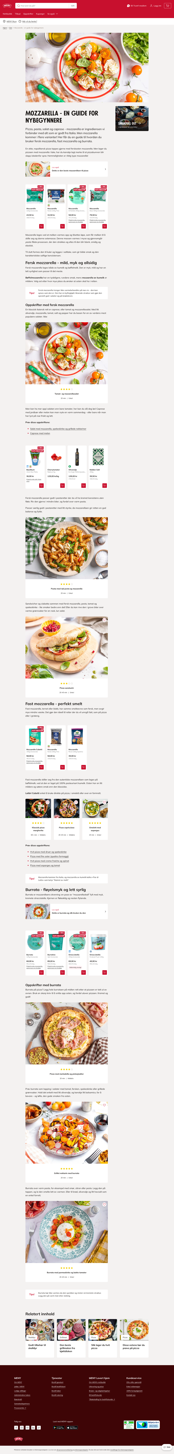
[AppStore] (72, 1428)
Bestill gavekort (57, 1382)
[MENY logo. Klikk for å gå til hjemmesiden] (7, 6)
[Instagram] (22, 1428)
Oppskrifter (28, 14)
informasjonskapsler (81, 1450)
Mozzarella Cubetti (34, 749)
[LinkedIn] (33, 1428)
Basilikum (30, 470)
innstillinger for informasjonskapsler (122, 1450)
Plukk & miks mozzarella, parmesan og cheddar (77, 221)
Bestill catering (57, 1395)
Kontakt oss (130, 1395)
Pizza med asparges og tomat (45, 865)
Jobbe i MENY (19, 1386)
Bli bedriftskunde (95, 1395)
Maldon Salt (95, 470)
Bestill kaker (56, 1391)
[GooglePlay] (59, 1428)
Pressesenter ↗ (20, 1408)
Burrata (29, 955)
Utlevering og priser (96, 1386)
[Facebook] (16, 1428)
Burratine (51, 955)
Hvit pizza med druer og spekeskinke (48, 851)
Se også (51, 14)
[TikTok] (39, 1428)
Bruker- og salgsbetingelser (99, 1391)
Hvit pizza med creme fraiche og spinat (49, 861)
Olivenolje (73, 470)
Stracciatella (74, 955)
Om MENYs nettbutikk (97, 1382)
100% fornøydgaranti (134, 1391)
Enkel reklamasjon (133, 1386)
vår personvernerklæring (64, 1450)
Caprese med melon (40, 433)
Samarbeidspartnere (22, 1404)
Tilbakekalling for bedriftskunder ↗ (102, 1399)
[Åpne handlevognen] (167, 5)
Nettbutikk (7, 14)
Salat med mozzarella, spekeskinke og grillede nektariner (58, 428)
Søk (73, 6)
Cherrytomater (53, 470)
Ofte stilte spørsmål (133, 1382)
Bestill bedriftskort (58, 1386)
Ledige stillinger (20, 1391)
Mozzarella (31, 208)
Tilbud (17, 14)
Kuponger (40, 14)
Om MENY (18, 1382)
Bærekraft (18, 1399)
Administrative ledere (22, 1395)
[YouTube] (27, 1428)
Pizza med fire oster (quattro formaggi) (49, 856)
